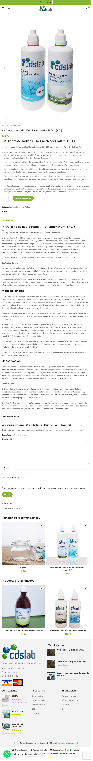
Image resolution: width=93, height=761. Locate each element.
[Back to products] (85, 125)
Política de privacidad (70, 696)
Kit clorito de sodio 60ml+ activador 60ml (68, 630)
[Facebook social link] (40, 2)
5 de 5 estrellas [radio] (26, 435)
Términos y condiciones (71, 700)
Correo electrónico (10, 477)
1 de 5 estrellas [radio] (18, 435)
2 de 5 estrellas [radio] (20, 435)
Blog (49, 2)
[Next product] (87, 125)
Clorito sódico (37, 696)
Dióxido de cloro (38, 705)
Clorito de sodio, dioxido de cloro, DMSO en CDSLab (41, 743)
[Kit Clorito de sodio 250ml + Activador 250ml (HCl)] (67, 543)
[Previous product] (82, 125)
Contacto (65, 705)
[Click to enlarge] (6, 117)
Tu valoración (8, 439)
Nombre (6, 467)
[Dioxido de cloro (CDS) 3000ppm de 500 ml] (23, 606)
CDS (33, 709)
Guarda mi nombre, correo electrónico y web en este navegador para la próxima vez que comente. (45, 488)
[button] (4, 68)
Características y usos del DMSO (72, 661)
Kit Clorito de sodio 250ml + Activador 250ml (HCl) (67, 569)
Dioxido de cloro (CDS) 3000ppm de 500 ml (23, 630)
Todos (27, 207)
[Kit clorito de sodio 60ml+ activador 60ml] (67, 606)
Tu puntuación (8, 435)
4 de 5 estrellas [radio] (24, 435)
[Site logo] (45, 8)
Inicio (4, 125)
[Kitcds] (23, 543)
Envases (35, 713)
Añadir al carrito (23, 198)
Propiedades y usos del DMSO (70, 650)
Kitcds (23, 567)
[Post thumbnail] (51, 653)
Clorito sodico (14, 125)
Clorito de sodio (38, 700)
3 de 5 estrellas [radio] (22, 435)
